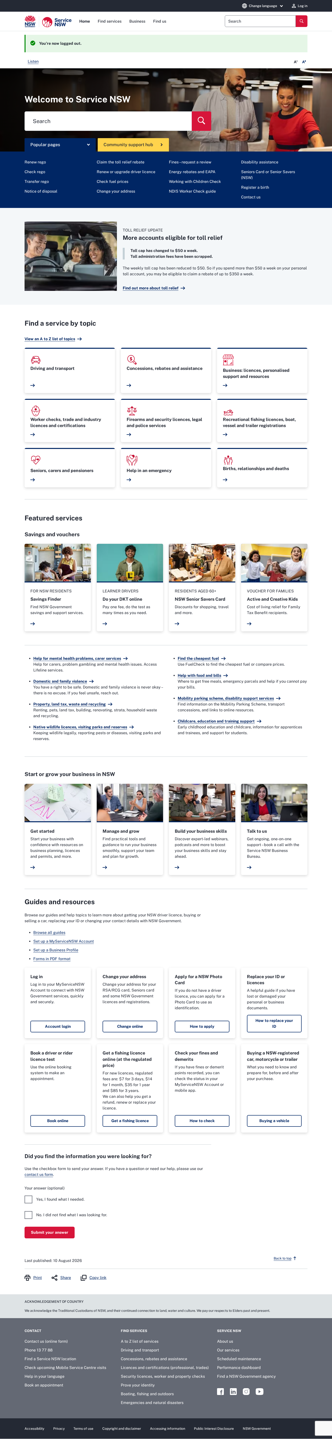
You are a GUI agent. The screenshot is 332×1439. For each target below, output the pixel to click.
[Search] (301, 21)
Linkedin (233, 1391)
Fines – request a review (190, 162)
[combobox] (260, 21)
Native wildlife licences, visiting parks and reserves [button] (80, 727)
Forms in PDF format (51, 958)
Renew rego (35, 162)
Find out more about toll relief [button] (150, 288)
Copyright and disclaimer (121, 1428)
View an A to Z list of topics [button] (50, 339)
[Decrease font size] (295, 62)
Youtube (259, 1391)
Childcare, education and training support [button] (216, 721)
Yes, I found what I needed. (60, 1199)
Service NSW (229, 1331)
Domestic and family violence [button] (60, 681)
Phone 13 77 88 (38, 1350)
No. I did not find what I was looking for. (71, 1215)
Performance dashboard (239, 1367)
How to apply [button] (202, 1026)
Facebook (220, 1391)
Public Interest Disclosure (214, 1428)
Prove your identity (138, 1385)
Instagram (246, 1391)
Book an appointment (44, 1385)
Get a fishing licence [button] (130, 1120)
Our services (228, 1350)
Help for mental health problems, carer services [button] (77, 658)
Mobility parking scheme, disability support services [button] (226, 698)
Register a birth (255, 187)
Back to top (282, 1258)
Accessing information (167, 1428)
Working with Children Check (195, 181)
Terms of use (83, 1428)
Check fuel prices (112, 181)
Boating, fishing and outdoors (147, 1394)
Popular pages (45, 144)
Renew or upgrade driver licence (126, 172)
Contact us (251, 197)
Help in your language (44, 1376)
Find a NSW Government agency (246, 1376)
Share (65, 1277)
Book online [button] (57, 1120)
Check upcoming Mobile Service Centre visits (65, 1367)
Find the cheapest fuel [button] (198, 658)
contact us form (39, 1174)
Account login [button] (58, 1026)
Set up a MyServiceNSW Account (63, 941)
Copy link (97, 1277)
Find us (159, 21)
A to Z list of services (139, 1341)
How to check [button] (202, 1120)
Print (37, 1277)
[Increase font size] (304, 62)
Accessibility (34, 1428)
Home (84, 21)
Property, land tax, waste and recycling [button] (69, 704)
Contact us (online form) (46, 1341)
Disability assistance (259, 162)
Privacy (59, 1428)
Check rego (35, 172)
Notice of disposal (41, 191)
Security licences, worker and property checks (163, 1376)
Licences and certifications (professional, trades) (165, 1367)
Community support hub (128, 144)
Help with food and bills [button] (199, 675)
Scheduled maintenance (239, 1359)
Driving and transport (140, 1350)
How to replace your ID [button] (274, 1023)
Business (137, 21)
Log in (302, 6)
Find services (110, 21)
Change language (263, 6)
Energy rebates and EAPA (192, 172)
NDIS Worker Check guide (192, 191)
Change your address (116, 191)
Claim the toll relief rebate (120, 162)
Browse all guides (49, 932)
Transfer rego (37, 181)
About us (225, 1341)
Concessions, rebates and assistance (154, 1359)
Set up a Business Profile (55, 950)
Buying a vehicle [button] (274, 1120)
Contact (33, 1331)
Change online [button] (130, 1026)
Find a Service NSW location (50, 1359)
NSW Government (257, 1428)
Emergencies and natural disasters (152, 1402)
